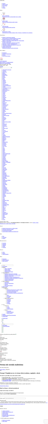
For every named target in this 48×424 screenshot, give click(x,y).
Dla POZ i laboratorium (9, 283)
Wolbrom (4, 207)
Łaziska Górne (5, 128)
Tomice (3, 194)
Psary (3, 166)
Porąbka (3, 163)
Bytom (3, 79)
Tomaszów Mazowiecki (6, 192)
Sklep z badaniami (8, 268)
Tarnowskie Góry (5, 190)
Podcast (8, 297)
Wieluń (3, 201)
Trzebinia (4, 195)
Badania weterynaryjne (9, 280)
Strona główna (6, 385)
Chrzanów (4, 82)
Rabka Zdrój (4, 169)
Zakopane (4, 209)
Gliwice (3, 96)
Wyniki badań (4, 316)
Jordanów (4, 111)
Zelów (3, 215)
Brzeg (3, 78)
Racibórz (4, 170)
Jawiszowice (4, 105)
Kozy (3, 122)
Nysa (3, 147)
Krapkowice (4, 123)
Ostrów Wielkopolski (6, 153)
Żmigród (4, 217)
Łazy (3, 129)
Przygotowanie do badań (11, 291)
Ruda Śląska (4, 178)
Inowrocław (4, 102)
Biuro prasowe (9, 313)
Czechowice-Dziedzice (6, 85)
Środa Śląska (4, 184)
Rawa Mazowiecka (5, 175)
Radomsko (4, 172)
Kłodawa (4, 117)
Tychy (3, 198)
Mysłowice (4, 144)
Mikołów (4, 139)
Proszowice (4, 164)
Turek (3, 197)
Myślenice (4, 143)
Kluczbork (4, 118)
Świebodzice (4, 187)
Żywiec (3, 219)
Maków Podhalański (6, 136)
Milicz (3, 140)
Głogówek (4, 97)
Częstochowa (4, 88)
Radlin (3, 171)
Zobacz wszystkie (12, 223)
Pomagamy (9, 311)
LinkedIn (8, 301)
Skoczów (4, 182)
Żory (3, 218)
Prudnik (3, 165)
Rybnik (3, 179)
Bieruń (3, 76)
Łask (3, 127)
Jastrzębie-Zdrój (5, 104)
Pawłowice (4, 160)
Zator (3, 211)
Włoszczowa (4, 203)
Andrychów (4, 71)
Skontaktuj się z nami (6, 380)
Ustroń (3, 199)
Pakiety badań (7, 269)
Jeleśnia (3, 110)
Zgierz (3, 216)
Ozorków (4, 157)
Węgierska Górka (5, 200)
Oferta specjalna (8, 270)
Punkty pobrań (5, 4)
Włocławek (4, 202)
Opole (3, 151)
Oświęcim (4, 155)
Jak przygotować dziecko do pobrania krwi (15, 292)
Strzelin (3, 185)
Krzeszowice (4, 126)
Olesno (3, 149)
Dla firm (6, 284)
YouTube (8, 303)
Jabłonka (4, 103)
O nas (3, 6)
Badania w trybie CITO (9, 275)
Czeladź (3, 86)
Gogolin (3, 98)
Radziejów (4, 173)
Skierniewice (4, 181)
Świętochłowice (5, 189)
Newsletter (9, 296)
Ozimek (3, 156)
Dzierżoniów (4, 91)
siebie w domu (35, 222)
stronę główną (9, 379)
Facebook (9, 299)
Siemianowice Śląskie (6, 180)
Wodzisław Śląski (5, 204)
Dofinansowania (5, 315)
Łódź (3, 133)
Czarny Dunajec (5, 84)
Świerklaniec (4, 188)
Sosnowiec (4, 183)
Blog (8, 295)
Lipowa (3, 132)
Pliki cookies (4, 421)
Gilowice (4, 95)
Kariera (8, 307)
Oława (3, 148)
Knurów (3, 119)
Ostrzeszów (4, 154)
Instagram (9, 300)
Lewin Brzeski (5, 131)
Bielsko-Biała (4, 75)
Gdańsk (3, 93)
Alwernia (4, 70)
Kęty (3, 116)
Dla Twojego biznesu (9, 285)
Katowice (4, 114)
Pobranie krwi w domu (4, 223)
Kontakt (3, 7)
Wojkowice (4, 205)
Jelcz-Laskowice (5, 109)
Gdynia (3, 94)
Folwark (3, 92)
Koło (3, 120)
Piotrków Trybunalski (6, 162)
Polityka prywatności (6, 420)
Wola (3, 206)
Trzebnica (4, 196)
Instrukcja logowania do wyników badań (14, 289)
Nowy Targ (4, 146)
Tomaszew (4, 191)
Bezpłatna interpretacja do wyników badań (12, 274)
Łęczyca (3, 130)
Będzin (3, 72)
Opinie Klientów (10, 308)
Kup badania (4, 266)
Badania (3, 3)
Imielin (3, 101)
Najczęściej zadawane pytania (12, 290)
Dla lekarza (7, 282)
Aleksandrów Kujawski (6, 69)
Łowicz (3, 134)
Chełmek (4, 80)
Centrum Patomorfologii (9, 279)
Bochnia (3, 77)
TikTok (8, 302)
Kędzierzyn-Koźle (5, 115)
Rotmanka (4, 177)
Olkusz (3, 150)
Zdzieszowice (4, 214)
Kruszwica (4, 125)
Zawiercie (4, 212)
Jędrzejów (4, 108)
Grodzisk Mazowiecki (6, 100)
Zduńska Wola (5, 213)
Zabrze (3, 208)
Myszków (4, 145)
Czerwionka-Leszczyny (6, 87)
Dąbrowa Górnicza (5, 89)
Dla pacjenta (4, 5)
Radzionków (4, 174)
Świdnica (4, 186)
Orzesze (3, 152)
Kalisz (3, 112)
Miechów (4, 137)
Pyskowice (4, 168)
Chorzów (4, 81)
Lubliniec (4, 135)
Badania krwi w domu (9, 271)
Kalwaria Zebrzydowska (6, 113)
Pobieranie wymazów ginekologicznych (12, 277)
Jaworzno (4, 106)
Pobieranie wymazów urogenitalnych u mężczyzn (14, 278)
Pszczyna (4, 167)
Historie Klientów (10, 312)
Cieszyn (3, 83)
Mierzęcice (4, 138)
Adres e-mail (2, 398)
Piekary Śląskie (5, 161)
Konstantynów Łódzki (6, 121)
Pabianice (4, 158)
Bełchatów (4, 74)
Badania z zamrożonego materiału (11, 273)
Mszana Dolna (5, 141)
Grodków (4, 99)
